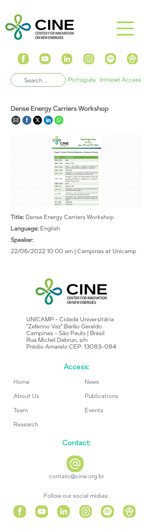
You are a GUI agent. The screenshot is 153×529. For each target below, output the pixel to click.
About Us (26, 396)
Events (94, 410)
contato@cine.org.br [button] (76, 476)
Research (26, 424)
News (92, 381)
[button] (23, 57)
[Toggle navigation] (125, 28)
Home (22, 381)
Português (82, 79)
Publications (101, 396)
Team (21, 410)
